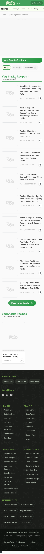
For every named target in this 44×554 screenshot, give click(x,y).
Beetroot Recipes (11, 489)
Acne (28, 439)
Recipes (4, 9)
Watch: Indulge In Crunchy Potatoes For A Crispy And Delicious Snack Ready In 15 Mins (31, 222)
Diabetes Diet (9, 414)
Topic (10, 15)
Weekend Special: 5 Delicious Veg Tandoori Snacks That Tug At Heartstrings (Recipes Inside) (29, 113)
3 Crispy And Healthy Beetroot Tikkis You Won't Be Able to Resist (31, 177)
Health (6, 406)
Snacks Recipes (34, 9)
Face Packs (30, 431)
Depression (8, 422)
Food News (34, 381)
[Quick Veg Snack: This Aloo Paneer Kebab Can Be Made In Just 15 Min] (10, 289)
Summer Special (32, 449)
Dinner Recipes (10, 453)
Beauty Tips (30, 435)
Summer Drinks (32, 462)
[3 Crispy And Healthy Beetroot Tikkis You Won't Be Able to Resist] (10, 181)
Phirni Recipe (31, 483)
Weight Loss (8, 381)
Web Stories (29, 67)
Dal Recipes (8, 477)
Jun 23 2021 (7, 360)
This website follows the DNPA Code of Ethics (22, 533)
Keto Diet (7, 418)
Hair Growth (30, 418)
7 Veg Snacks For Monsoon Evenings (11, 355)
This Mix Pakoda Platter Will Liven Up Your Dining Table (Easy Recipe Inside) (30, 157)
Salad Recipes (9, 458)
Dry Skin (29, 422)
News (16, 67)
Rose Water (30, 414)
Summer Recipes (32, 453)
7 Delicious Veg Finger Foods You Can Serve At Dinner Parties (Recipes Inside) (30, 265)
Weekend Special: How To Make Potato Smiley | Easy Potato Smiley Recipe (31, 198)
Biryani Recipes (26, 510)
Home (4, 15)
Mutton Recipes (10, 510)
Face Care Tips (32, 474)
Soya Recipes (9, 473)
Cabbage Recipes (7, 482)
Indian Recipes (9, 500)
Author (14, 546)
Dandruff (29, 427)
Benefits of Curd (32, 466)
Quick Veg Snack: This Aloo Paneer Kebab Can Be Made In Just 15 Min (30, 285)
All (6, 67)
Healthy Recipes (18, 9)
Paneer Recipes (10, 462)
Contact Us (24, 546)
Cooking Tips (21, 381)
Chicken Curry (27, 504)
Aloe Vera (30, 410)
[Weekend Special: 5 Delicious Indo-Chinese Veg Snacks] (10, 138)
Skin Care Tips (32, 470)
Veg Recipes (8, 449)
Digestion (7, 438)
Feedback (32, 542)
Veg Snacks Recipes (20, 15)
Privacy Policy (9, 542)
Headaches (8, 442)
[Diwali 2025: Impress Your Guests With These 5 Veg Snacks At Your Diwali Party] (10, 93)
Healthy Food (9, 434)
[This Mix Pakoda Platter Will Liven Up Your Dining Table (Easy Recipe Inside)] (10, 159)
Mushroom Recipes (8, 467)
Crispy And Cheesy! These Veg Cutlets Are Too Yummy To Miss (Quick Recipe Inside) (31, 243)
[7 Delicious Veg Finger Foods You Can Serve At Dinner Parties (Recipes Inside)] (10, 268)
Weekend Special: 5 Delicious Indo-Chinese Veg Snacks (30, 133)
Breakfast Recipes (11, 522)
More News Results (20, 303)
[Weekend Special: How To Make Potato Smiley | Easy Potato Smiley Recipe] (10, 203)
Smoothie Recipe (32, 478)
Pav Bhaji (26, 522)
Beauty (28, 406)
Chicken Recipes (10, 504)
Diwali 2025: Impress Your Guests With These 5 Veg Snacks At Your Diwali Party (31, 90)
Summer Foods (32, 458)
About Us (21, 542)
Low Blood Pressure (8, 428)
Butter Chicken (9, 516)
